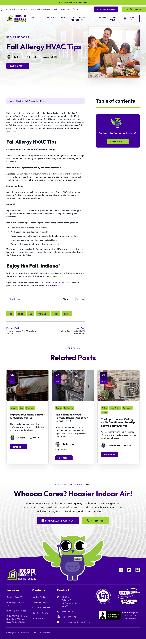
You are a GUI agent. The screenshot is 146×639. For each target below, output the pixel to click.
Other (55, 314)
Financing (102, 17)
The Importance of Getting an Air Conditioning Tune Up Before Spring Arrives (118, 422)
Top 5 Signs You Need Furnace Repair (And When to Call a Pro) (71, 418)
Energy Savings (115, 408)
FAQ (31, 314)
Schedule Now (116, 141)
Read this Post (16, 66)
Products (49, 17)
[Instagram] (129, 574)
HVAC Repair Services (16, 610)
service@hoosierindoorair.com (76, 622)
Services (35, 17)
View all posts (14, 299)
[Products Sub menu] (55, 17)
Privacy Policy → (46, 632)
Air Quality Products (41, 607)
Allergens (14, 408)
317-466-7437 (97, 520)
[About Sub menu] (67, 17)
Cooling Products (39, 602)
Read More (17, 447)
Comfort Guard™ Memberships (78, 18)
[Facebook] (72, 299)
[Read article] (27, 385)
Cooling (21, 314)
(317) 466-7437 (69, 611)
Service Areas (113, 18)
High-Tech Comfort (40, 613)
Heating (59, 408)
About (62, 17)
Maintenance (43, 314)
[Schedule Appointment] (133, 633)
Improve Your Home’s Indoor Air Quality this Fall (27, 416)
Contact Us (131, 18)
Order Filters (37, 618)
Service (67, 314)
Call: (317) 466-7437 (106, 9)
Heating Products (39, 597)
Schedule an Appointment (60, 520)
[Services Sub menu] (41, 17)
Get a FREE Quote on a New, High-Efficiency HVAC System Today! (16, 619)
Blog (10, 314)
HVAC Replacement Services (15, 604)
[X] (77, 299)
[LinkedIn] (83, 299)
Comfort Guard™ (14, 597)
